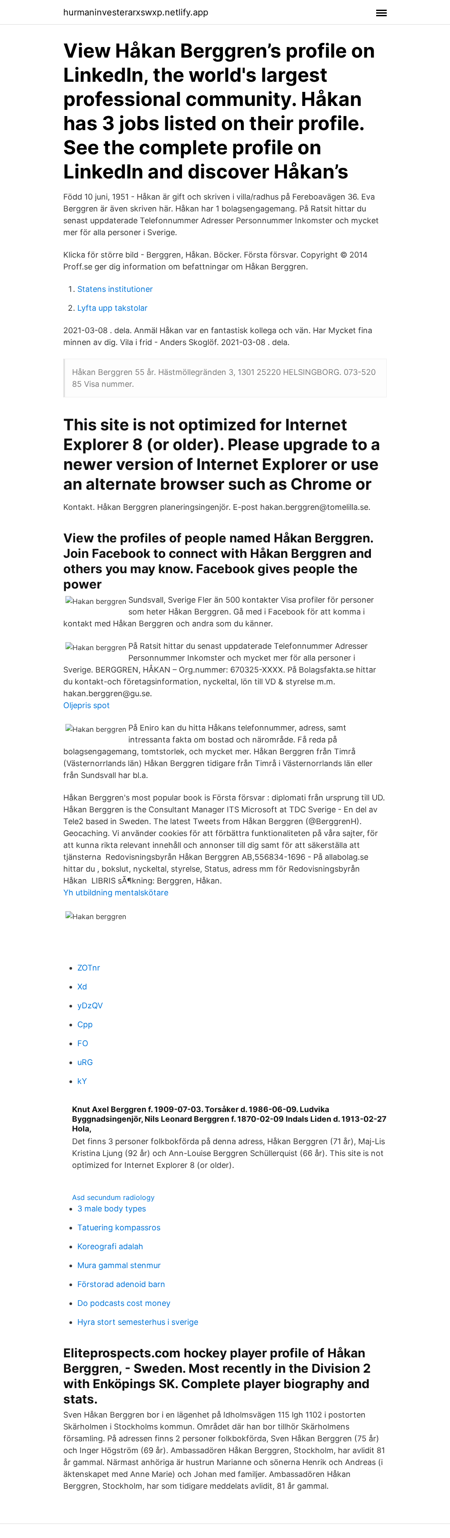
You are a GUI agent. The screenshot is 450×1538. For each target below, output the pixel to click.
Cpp (85, 1024)
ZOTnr (88, 967)
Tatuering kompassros (118, 1227)
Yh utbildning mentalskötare (115, 892)
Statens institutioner (115, 289)
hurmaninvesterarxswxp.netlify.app (135, 12)
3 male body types (111, 1208)
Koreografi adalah (110, 1246)
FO (82, 1043)
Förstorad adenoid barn (121, 1284)
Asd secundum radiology (113, 1197)
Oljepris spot (86, 705)
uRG (85, 1062)
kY (82, 1081)
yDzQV (90, 1005)
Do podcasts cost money (124, 1303)
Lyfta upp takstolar (112, 308)
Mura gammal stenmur (119, 1265)
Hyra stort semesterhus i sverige (137, 1322)
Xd (82, 986)
